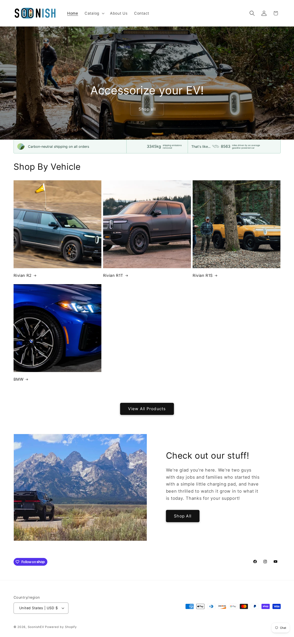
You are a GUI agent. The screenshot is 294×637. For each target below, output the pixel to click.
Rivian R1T (113, 275)
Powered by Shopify (61, 627)
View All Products (147, 408)
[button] (94, 13)
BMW (19, 379)
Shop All (182, 516)
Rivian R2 (23, 275)
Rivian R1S (203, 275)
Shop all (147, 109)
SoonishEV (36, 627)
